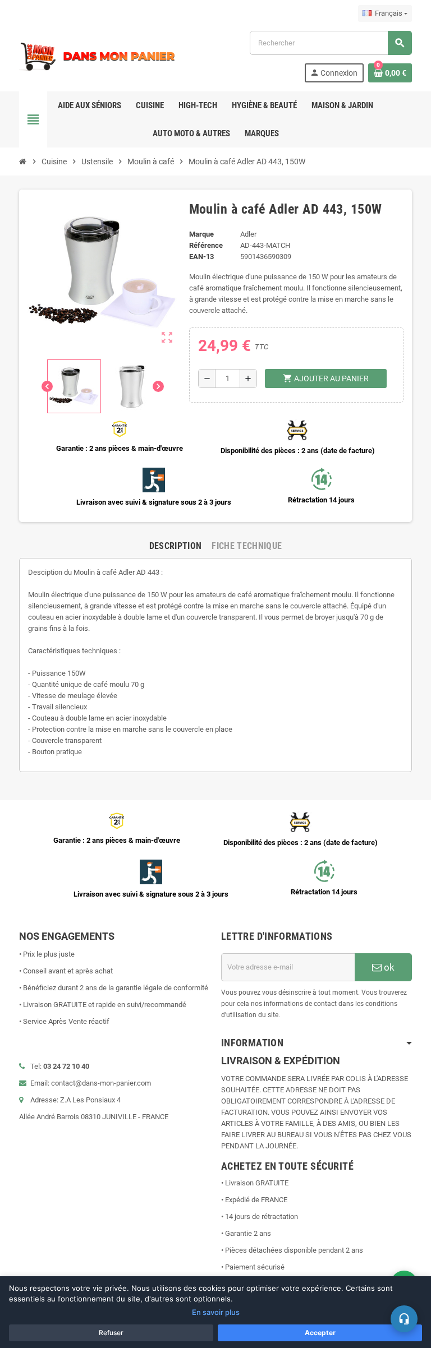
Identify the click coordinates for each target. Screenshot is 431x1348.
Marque (201, 234)
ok (388, 967)
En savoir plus (216, 1312)
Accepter (320, 1332)
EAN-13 (201, 256)
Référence (206, 245)
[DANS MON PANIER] (97, 56)
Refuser (111, 1332)
